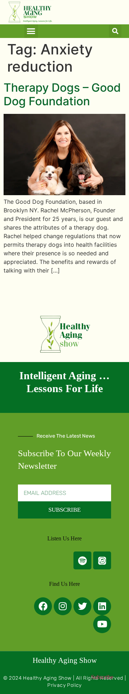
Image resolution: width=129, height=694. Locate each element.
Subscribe (102, 677)
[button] (31, 31)
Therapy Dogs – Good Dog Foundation (62, 94)
